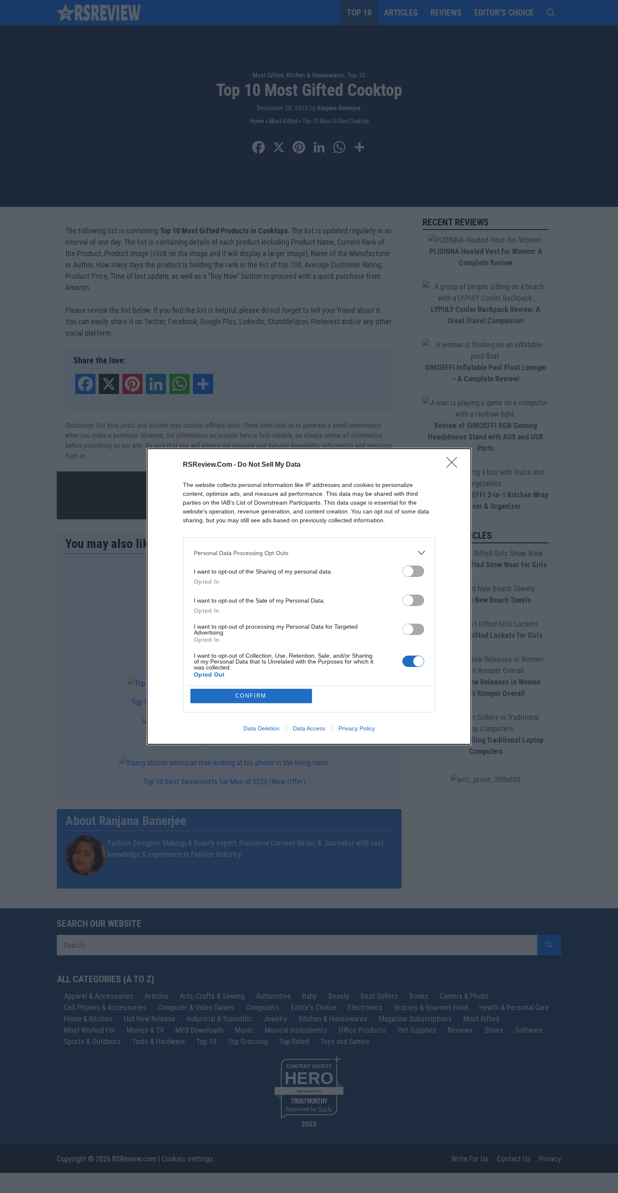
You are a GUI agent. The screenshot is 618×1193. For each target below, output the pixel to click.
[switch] (413, 571)
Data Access (309, 728)
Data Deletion (261, 728)
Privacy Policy (356, 728)
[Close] (454, 465)
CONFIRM (251, 696)
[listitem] (309, 552)
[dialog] (309, 596)
